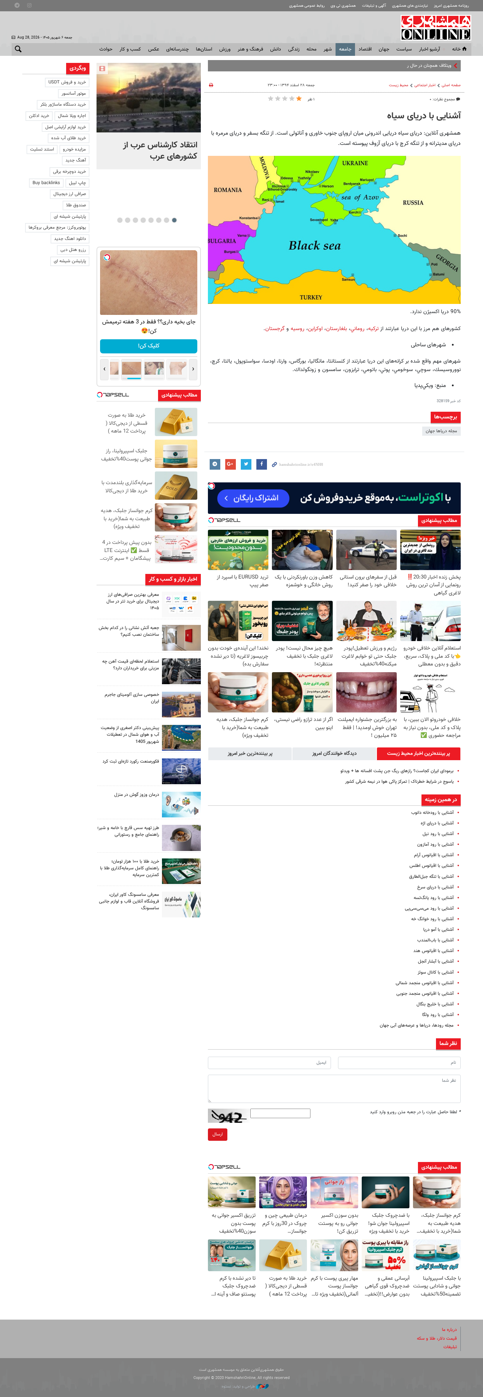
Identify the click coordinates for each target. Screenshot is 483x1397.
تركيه (373, 328)
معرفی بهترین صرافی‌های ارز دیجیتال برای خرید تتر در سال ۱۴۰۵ (132, 601)
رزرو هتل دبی (73, 249)
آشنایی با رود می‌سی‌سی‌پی (429, 908)
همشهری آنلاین (432, 27)
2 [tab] (166, 220)
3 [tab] (158, 220)
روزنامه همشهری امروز (451, 6)
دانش (275, 49)
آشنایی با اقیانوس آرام (434, 855)
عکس (153, 49)
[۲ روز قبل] (181, 671)
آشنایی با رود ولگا (438, 1015)
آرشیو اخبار (429, 49)
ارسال (218, 1134)
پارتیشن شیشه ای (70, 216)
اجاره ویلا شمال (72, 115)
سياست (404, 49)
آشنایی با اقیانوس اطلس (431, 865)
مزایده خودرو (74, 149)
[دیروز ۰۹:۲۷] (181, 604)
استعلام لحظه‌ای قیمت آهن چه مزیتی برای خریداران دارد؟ (130, 665)
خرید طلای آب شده (68, 138)
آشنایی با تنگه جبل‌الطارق (431, 876)
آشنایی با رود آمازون (435, 844)
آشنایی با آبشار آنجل (436, 961)
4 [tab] (151, 220)
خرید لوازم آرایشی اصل (65, 127)
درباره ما (449, 1329)
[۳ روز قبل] (181, 838)
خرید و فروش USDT (67, 82)
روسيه (297, 328)
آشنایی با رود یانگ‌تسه (434, 898)
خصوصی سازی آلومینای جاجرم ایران (132, 698)
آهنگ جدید (75, 160)
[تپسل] (211, 485)
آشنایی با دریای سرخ (435, 887)
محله (311, 49)
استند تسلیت (42, 149)
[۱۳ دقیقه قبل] (149, 98)
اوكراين (315, 328)
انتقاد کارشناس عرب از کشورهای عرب (160, 151)
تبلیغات (450, 1347)
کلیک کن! (148, 346)
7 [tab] (127, 220)
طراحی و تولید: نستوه (239, 1387)
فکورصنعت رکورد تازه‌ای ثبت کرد (131, 761)
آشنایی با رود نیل (438, 834)
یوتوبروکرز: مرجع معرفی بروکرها (57, 227)
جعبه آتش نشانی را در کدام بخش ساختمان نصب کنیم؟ (129, 631)
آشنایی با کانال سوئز (436, 972)
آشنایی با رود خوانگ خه (432, 919)
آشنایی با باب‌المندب (435, 940)
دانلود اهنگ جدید (70, 238)
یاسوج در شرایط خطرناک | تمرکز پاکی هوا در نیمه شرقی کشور (399, 781)
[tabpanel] (149, 116)
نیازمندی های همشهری (410, 6)
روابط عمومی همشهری (307, 6)
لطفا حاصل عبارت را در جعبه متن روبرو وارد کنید (415, 1112)
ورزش (225, 49)
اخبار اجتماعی (425, 85)
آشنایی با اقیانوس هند (433, 951)
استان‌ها (204, 49)
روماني (357, 328)
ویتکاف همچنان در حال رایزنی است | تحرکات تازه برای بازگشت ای (393, 65)
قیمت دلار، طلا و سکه (437, 1338)
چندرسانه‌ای (177, 49)
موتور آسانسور (74, 93)
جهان (384, 49)
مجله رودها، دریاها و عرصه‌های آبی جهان (417, 1025)
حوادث (105, 49)
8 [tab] (119, 220)
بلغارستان (336, 328)
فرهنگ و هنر (250, 49)
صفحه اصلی (451, 85)
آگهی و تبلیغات (374, 6)
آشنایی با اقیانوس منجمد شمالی (425, 983)
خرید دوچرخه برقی (69, 171)
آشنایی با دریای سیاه (424, 116)
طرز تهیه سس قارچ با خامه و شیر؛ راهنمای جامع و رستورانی (128, 831)
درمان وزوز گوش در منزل (136, 794)
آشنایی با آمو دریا (438, 929)
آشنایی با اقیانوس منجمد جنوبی (425, 993)
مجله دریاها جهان (441, 431)
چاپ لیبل (77, 183)
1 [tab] (174, 220)
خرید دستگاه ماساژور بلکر (63, 104)
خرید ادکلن (39, 115)
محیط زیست (398, 85)
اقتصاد (365, 49)
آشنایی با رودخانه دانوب (432, 812)
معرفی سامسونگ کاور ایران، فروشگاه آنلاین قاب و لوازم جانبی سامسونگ (129, 901)
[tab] (419, 754)
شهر (328, 49)
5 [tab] (143, 220)
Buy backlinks (46, 183)
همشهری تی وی (343, 6)
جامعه (345, 49)
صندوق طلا (76, 205)
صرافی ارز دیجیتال (69, 194)
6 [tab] (135, 220)
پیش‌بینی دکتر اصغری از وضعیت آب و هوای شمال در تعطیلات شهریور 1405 (130, 734)
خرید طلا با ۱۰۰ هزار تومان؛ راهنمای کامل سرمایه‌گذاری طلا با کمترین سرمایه (129, 868)
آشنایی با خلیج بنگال (435, 1004)
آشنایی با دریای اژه (437, 823)
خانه (456, 49)
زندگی (293, 49)
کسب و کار (130, 49)
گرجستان (275, 328)
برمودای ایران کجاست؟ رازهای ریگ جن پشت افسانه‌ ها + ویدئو (397, 771)
